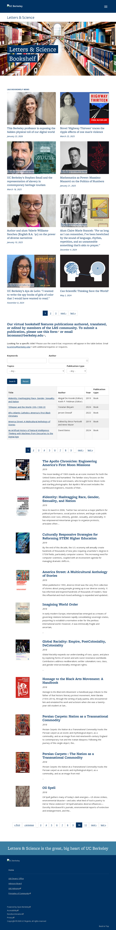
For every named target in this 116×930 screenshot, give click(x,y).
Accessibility (13, 910)
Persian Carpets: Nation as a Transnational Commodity (75, 718)
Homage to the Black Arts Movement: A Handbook (72, 681)
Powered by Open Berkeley (19, 907)
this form (51, 331)
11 (86, 826)
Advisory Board (15, 883)
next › (64, 314)
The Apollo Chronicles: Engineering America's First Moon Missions (69, 463)
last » (74, 314)
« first (18, 826)
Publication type (75, 366)
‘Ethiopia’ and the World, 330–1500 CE (27, 407)
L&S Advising (14, 888)
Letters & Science (20, 17)
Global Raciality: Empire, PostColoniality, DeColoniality (74, 643)
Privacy (10, 917)
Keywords (12, 355)
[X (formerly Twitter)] (9, 865)
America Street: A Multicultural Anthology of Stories (74, 574)
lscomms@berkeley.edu (26, 335)
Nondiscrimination (15, 914)
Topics (10, 366)
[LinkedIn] (15, 865)
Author (52, 355)
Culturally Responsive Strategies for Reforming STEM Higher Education (70, 536)
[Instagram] (21, 865)
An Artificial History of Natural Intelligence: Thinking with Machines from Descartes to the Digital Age (30, 433)
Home (11, 870)
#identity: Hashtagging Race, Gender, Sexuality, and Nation (70, 499)
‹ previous (30, 826)
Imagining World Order (60, 604)
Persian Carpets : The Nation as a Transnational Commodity (68, 755)
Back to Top (104, 926)
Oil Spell (48, 787)
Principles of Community (19, 893)
